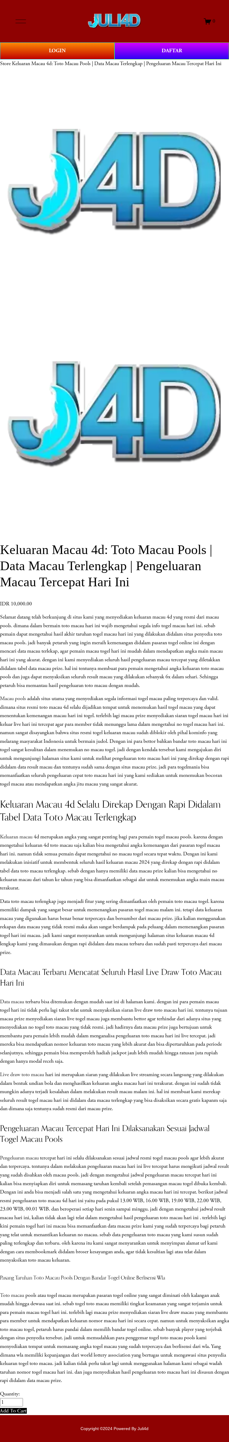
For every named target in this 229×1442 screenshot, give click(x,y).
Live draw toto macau (22, 1074)
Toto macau (12, 1295)
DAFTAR (172, 50)
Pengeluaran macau (19, 1158)
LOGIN (57, 50)
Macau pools (13, 698)
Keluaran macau (16, 837)
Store (5, 63)
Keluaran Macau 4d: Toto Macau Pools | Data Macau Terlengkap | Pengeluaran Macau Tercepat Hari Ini (117, 63)
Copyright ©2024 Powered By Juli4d (114, 1428)
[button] (13, 1411)
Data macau (12, 1001)
